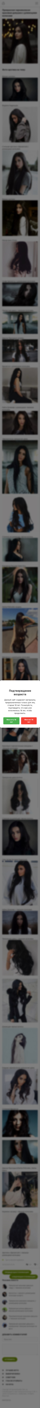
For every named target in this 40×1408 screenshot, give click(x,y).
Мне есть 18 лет (11, 721)
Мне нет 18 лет (28, 721)
